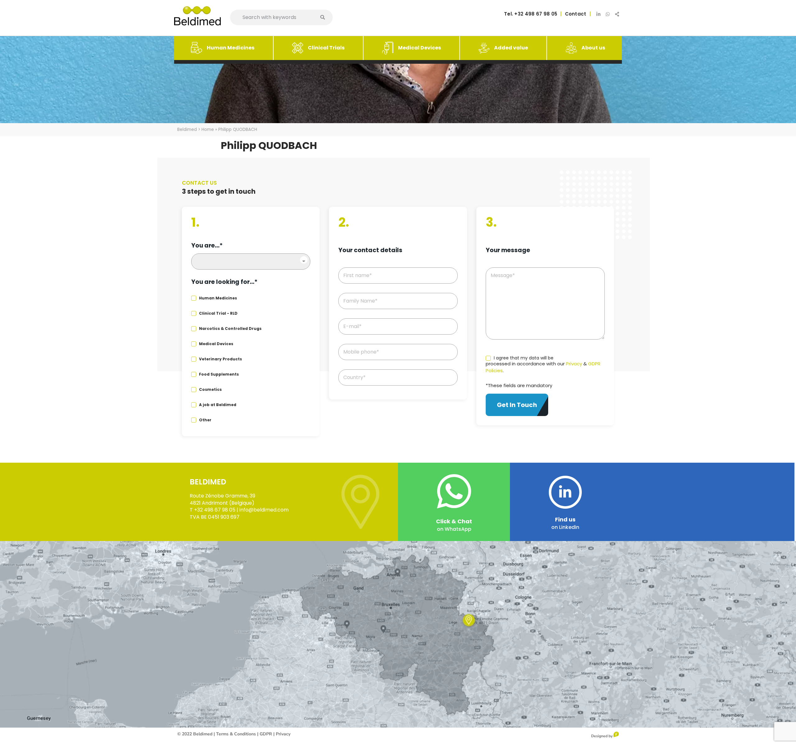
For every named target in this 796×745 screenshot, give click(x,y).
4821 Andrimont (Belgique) (222, 503)
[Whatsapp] (608, 14)
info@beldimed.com (264, 509)
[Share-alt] (617, 14)
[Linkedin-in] (598, 14)
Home (207, 129)
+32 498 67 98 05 (535, 14)
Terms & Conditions (236, 734)
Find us (565, 519)
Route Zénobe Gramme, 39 (222, 495)
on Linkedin (565, 527)
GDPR (266, 734)
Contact (575, 14)
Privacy (574, 363)
